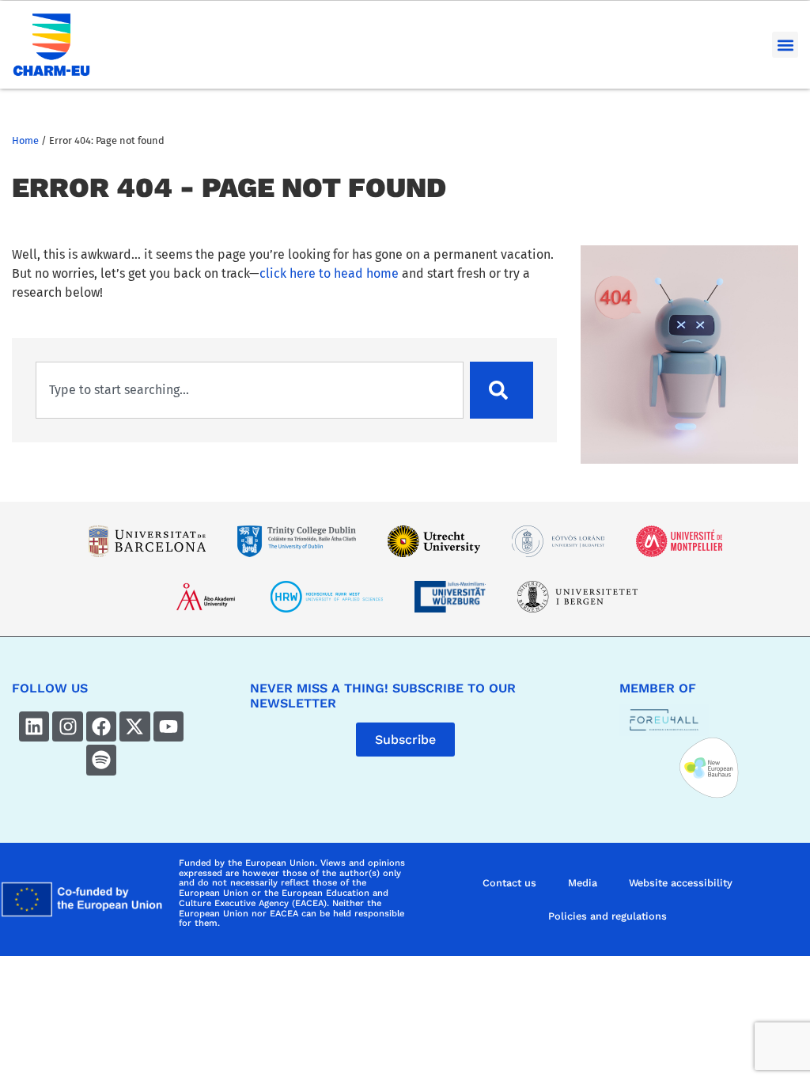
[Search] (501, 390)
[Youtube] (168, 726)
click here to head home (329, 273)
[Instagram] (67, 726)
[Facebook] (101, 726)
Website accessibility (680, 883)
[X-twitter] (134, 726)
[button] (785, 45)
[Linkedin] (34, 726)
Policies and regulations (607, 916)
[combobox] (250, 390)
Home (25, 140)
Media (582, 883)
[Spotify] (101, 760)
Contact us (509, 883)
